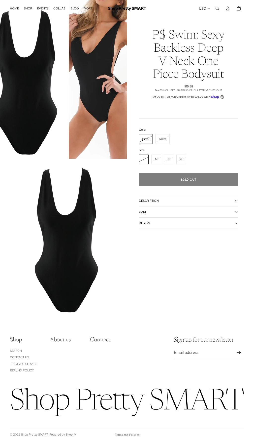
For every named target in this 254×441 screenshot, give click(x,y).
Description (149, 201)
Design (144, 223)
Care (143, 212)
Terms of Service (23, 364)
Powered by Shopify (62, 435)
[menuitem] (88, 8)
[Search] (217, 8)
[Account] (227, 8)
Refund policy (22, 370)
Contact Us (19, 357)
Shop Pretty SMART (34, 435)
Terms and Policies (127, 435)
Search (16, 351)
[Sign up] (239, 352)
